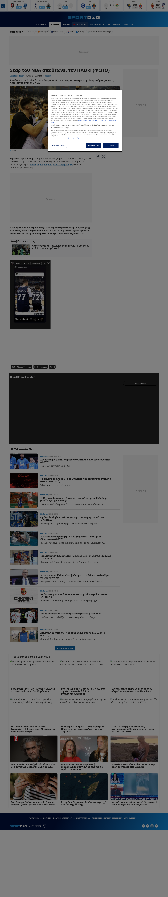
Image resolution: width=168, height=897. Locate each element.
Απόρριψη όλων (93, 145)
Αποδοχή (111, 145)
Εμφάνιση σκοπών (58, 145)
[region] (85, 121)
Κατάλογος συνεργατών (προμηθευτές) (65, 138)
